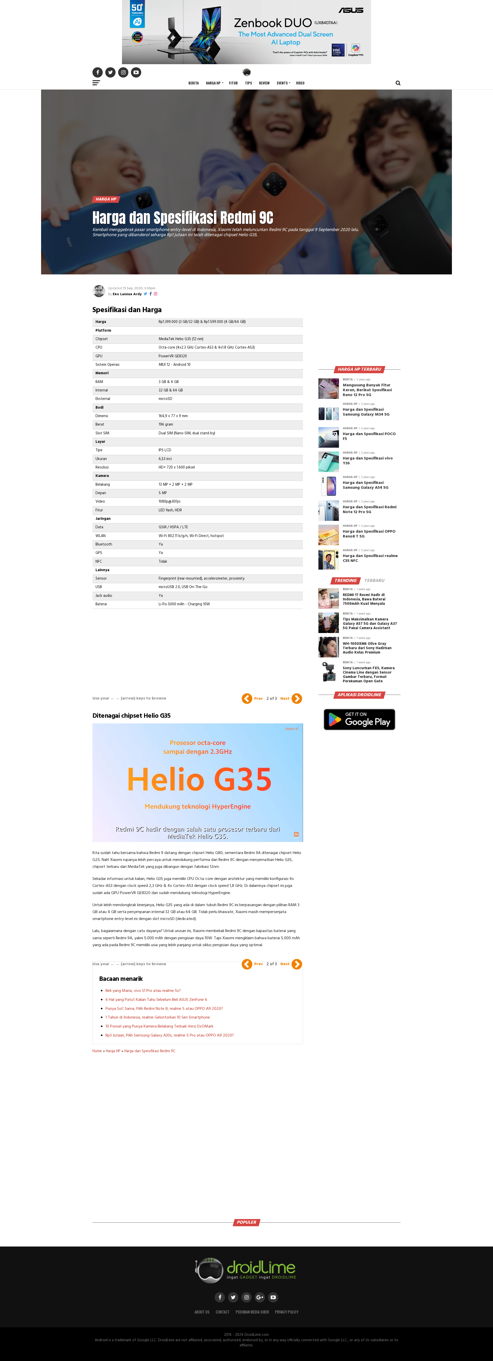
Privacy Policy (286, 1312)
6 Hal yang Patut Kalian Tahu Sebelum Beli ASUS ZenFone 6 (156, 999)
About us (202, 1312)
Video (300, 82)
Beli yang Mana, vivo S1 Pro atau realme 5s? (143, 991)
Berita (193, 82)
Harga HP (213, 82)
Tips (248, 82)
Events (282, 82)
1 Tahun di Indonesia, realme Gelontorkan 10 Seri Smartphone (158, 1017)
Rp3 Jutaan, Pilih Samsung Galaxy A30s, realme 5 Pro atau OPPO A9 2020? (170, 1035)
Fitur (233, 82)
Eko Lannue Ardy (127, 294)
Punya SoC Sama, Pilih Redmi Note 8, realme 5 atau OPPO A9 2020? (164, 1008)
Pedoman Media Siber (252, 1312)
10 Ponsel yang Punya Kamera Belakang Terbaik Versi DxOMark (159, 1026)
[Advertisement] (198, 647)
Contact (223, 1312)
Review (264, 82)
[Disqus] (197, 1134)
